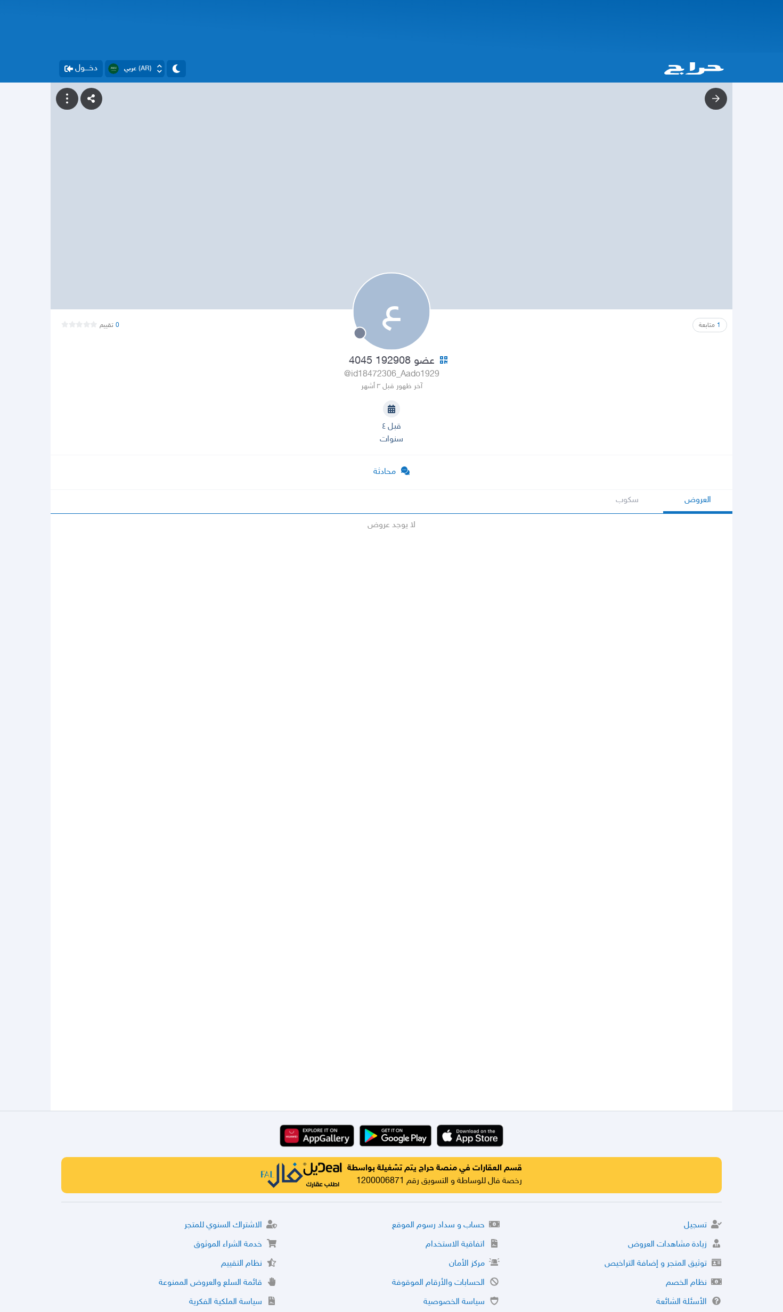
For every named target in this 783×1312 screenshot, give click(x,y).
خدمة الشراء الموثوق (228, 1245)
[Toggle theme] (176, 69)
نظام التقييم (241, 1264)
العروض (697, 500)
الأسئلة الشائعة (681, 1302)
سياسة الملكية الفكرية (225, 1302)
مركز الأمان (467, 1264)
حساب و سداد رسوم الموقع (438, 1225)
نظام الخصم (686, 1283)
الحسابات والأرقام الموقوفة (438, 1283)
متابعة (710, 325)
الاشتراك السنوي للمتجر (223, 1225)
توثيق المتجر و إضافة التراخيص (656, 1264)
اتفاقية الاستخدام (455, 1245)
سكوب (627, 500)
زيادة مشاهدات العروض (667, 1245)
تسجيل (695, 1225)
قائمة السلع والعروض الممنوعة (210, 1283)
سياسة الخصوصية (454, 1302)
